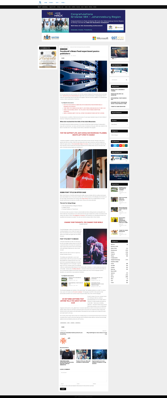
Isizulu (112, 263)
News (112, 271)
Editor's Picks (114, 248)
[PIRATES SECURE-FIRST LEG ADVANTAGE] (87, 279)
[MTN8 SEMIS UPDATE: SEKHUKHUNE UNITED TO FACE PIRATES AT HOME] (87, 284)
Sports (112, 276)
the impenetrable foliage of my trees (80, 144)
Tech (57, 2)
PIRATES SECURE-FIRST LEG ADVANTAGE (96, 278)
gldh (62, 55)
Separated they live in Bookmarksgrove (71, 95)
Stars (112, 278)
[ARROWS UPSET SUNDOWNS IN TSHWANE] (64, 279)
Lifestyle (112, 267)
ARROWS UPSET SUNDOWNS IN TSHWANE (75, 278)
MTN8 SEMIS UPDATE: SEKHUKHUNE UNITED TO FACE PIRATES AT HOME (97, 284)
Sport (112, 274)
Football (112, 257)
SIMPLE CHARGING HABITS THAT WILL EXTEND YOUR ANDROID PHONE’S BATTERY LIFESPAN (84, 113)
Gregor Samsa (85, 198)
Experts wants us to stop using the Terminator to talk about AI (99, 362)
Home (45, 2)
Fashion (112, 252)
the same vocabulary (77, 292)
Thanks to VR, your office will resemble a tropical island (83, 361)
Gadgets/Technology (115, 259)
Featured (113, 254)
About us (113, 244)
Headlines (113, 261)
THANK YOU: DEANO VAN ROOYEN (118, 106)
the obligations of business (79, 215)
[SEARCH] (126, 80)
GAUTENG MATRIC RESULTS (117, 154)
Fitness (51, 2)
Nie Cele (121, 191)
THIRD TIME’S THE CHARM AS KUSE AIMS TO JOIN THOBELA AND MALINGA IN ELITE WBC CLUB (84, 108)
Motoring (113, 269)
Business (113, 246)
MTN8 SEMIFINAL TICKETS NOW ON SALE (76, 283)
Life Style (113, 265)
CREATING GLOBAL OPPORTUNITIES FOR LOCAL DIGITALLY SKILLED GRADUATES (67, 362)
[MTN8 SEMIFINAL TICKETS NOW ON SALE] (64, 284)
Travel (63, 2)
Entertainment (114, 250)
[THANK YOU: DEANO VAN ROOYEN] (114, 232)
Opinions (113, 273)
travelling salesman (76, 268)
